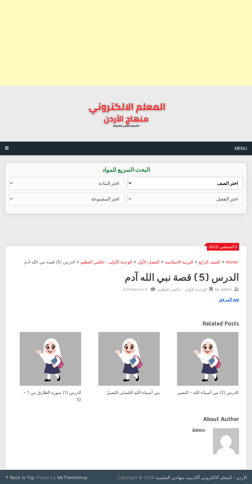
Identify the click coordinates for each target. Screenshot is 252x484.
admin (226, 289)
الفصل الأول (148, 261)
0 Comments (135, 289)
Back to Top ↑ (19, 477)
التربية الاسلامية (179, 261)
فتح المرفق (229, 299)
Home (232, 261)
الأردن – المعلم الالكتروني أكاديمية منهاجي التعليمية (201, 477)
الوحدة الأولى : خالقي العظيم (106, 261)
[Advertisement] (126, 43)
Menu (240, 148)
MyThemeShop (72, 477)
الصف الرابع (209, 261)
